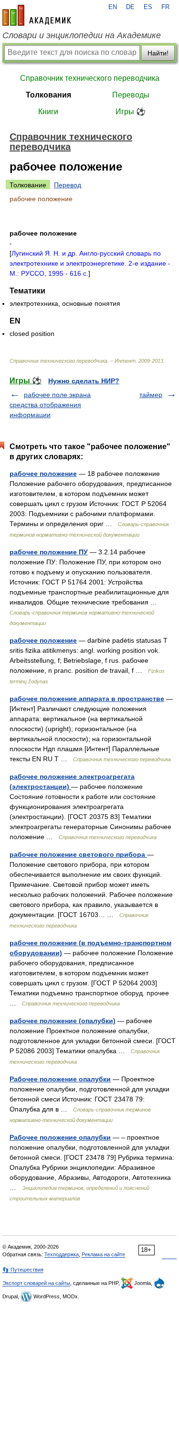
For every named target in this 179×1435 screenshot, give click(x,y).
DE (130, 7)
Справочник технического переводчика (89, 78)
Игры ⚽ (131, 112)
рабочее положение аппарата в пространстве (87, 698)
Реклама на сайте (103, 1254)
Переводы (130, 95)
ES (148, 7)
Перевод (67, 185)
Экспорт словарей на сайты (36, 1283)
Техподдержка (61, 1254)
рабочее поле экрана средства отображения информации (50, 405)
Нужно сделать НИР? (83, 381)
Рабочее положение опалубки (60, 1079)
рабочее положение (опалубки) (63, 1021)
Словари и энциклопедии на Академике (81, 35)
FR (165, 7)
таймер (150, 395)
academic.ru (36, 15)
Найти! (157, 53)
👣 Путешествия (22, 1270)
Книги (48, 112)
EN (112, 7)
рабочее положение (43, 473)
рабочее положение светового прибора (78, 854)
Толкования (48, 95)
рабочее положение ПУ (49, 552)
